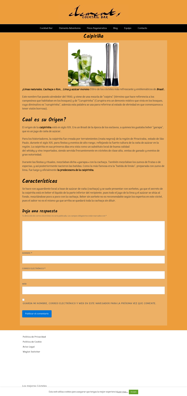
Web (24, 283)
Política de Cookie (32, 342)
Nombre (27, 253)
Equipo (127, 28)
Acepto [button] (133, 392)
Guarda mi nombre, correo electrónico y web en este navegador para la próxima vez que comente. (89, 303)
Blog (115, 28)
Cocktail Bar (46, 28)
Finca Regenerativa (97, 28)
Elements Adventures (69, 28)
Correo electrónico (34, 268)
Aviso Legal (29, 347)
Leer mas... (122, 392)
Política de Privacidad (34, 337)
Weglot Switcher (31, 352)
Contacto (142, 28)
